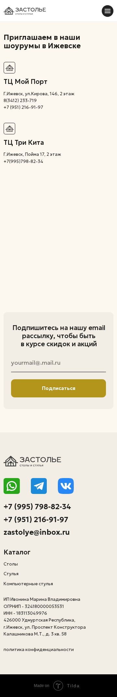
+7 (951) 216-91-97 (36, 519)
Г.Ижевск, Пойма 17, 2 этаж (32, 154)
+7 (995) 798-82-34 (37, 506)
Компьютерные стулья (28, 584)
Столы (11, 564)
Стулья (11, 574)
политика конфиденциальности (39, 649)
